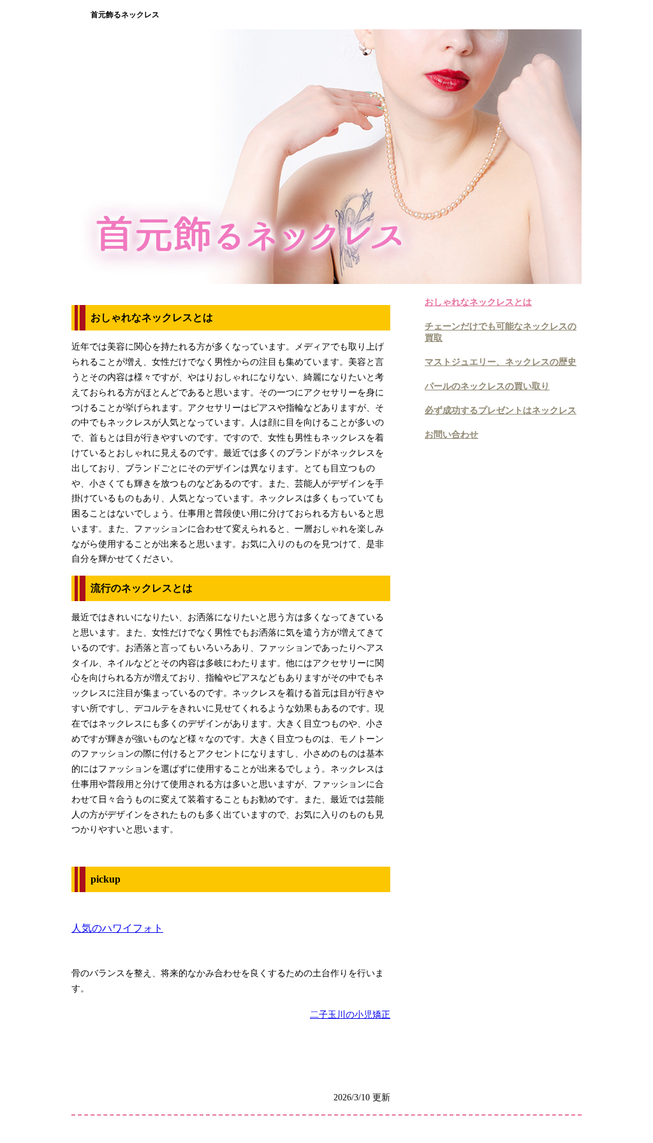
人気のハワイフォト (117, 928)
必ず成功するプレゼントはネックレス (500, 410)
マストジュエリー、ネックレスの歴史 (500, 362)
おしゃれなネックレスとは (478, 302)
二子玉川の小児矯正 (350, 1014)
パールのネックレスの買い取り (487, 386)
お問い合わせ (451, 434)
